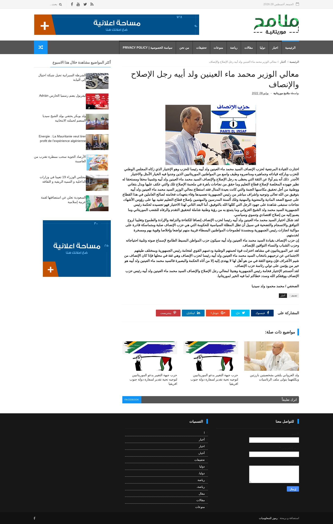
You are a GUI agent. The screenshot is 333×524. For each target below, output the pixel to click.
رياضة (233, 47)
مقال (202, 493)
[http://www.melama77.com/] (116, 34)
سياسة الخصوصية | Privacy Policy (147, 47)
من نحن (184, 47)
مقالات (248, 47)
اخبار (275, 47)
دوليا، (201, 473)
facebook (132, 399)
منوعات (218, 47)
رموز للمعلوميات (268, 518)
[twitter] (85, 4)
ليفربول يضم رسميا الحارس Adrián (62, 95)
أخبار (283, 61)
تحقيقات (201, 47)
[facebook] (72, 4)
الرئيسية (290, 47)
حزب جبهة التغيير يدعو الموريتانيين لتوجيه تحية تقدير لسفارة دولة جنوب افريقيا (214, 379)
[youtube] (78, 4)
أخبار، (201, 453)
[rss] (91, 4)
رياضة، (201, 486)
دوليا (262, 47)
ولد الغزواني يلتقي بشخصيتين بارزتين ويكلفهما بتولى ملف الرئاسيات (274, 377)
